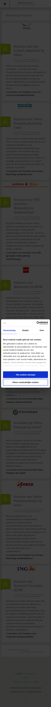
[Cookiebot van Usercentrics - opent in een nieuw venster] (36, 323)
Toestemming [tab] (9, 330)
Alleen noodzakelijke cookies (25, 382)
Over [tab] (42, 330)
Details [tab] (25, 330)
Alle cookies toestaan (25, 374)
